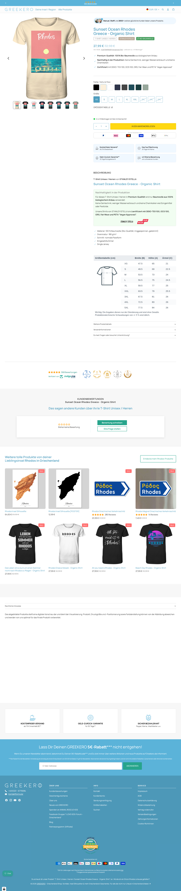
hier (122, 870)
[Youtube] (15, 800)
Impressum (142, 791)
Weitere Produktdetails (102, 324)
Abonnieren (132, 766)
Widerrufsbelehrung (146, 805)
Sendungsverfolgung (102, 800)
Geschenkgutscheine (58, 796)
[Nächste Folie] (173, 3)
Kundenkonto (99, 796)
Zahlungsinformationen (148, 819)
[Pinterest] (19, 800)
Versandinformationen (102, 329)
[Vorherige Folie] (5, 3)
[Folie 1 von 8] (17, 105)
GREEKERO (41, 884)
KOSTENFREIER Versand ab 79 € (112, 50)
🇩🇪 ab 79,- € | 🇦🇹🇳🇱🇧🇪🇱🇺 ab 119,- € (90, 4)
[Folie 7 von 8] (67, 105)
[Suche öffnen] (162, 9)
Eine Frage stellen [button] (112, 428)
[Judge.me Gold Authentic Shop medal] (97, 374)
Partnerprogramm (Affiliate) (61, 826)
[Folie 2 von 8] (25, 105)
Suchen (96, 809)
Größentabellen (100, 805)
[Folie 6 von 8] (59, 105)
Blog (51, 822)
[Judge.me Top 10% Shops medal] (128, 374)
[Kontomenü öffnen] (168, 9)
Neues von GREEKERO (58, 805)
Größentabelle (102, 107)
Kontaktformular (15, 794)
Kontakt (96, 791)
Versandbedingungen (147, 814)
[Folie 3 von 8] (33, 105)
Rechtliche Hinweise (13, 606)
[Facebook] (6, 800)
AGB (139, 796)
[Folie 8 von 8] (75, 105)
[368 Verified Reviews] (90, 855)
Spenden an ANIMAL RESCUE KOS (63, 809)
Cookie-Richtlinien (146, 823)
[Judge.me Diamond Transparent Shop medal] (87, 374)
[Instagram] (10, 800)
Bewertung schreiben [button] (112, 422)
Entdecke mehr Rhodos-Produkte (158, 458)
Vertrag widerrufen (146, 809)
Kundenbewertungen (58, 791)
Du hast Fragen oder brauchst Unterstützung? (111, 335)
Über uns (53, 800)
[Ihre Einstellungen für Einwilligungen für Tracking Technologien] (4, 889)
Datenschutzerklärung (147, 800)
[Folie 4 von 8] (42, 105)
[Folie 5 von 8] (50, 105)
